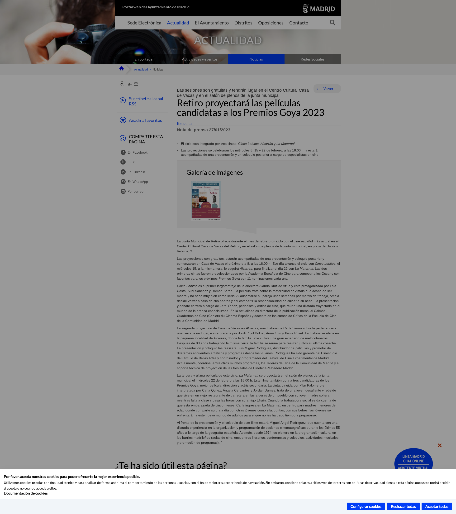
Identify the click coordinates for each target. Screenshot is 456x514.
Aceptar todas (436, 506)
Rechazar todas (403, 506)
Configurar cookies (366, 506)
